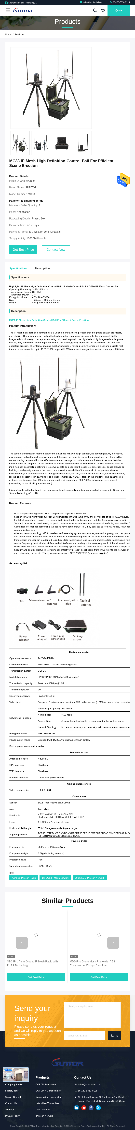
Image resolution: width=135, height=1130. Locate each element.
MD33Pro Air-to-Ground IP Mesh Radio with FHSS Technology (32, 963)
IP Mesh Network (44, 1115)
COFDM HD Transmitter (48, 1090)
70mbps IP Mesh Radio (24, 878)
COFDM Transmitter (46, 1084)
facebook (91, 1107)
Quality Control (13, 1097)
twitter (98, 1107)
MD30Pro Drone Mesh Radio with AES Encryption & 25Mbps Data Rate (92, 963)
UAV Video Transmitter (47, 1103)
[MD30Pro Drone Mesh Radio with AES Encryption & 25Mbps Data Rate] (99, 935)
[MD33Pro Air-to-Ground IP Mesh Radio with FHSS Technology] (36, 935)
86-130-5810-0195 (121, 2)
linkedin (76, 1107)
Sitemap (9, 1109)
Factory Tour (11, 1090)
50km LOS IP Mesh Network (89, 878)
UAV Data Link (43, 1109)
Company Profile (14, 1084)
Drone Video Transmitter (48, 1097)
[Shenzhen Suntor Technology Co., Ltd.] (23, 10)
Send (114, 1035)
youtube (83, 1107)
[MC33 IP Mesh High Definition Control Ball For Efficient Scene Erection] (51, 88)
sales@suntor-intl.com (93, 2)
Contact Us (11, 1103)
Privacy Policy (12, 1115)
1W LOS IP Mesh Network (55, 878)
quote (118, 10)
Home (8, 34)
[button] (22, 943)
